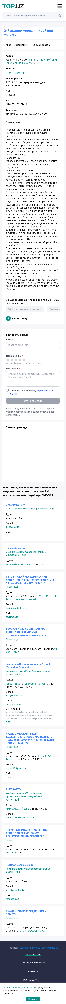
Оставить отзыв (33, 400)
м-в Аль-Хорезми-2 (25, 599)
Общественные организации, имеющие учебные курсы (24, 796)
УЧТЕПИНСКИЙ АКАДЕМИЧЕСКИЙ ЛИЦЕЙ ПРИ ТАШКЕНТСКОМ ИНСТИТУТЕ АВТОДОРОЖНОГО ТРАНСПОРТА (30, 579)
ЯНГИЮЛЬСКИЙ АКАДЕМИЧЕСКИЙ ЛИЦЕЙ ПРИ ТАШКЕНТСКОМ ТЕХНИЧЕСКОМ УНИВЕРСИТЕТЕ (27, 833)
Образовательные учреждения (25, 309)
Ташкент (32, 59)
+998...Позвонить (15, 72)
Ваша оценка (14, 355)
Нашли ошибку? (20, 318)
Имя (9, 339)
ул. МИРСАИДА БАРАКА (32, 930)
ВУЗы (9, 508)
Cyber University (15, 504)
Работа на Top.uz (33, 980)
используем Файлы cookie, (21, 987)
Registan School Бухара (19, 865)
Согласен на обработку (31, 392)
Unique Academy (15, 548)
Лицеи (9, 586)
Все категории (33, 954)
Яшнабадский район (34, 683)
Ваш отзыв (13, 368)
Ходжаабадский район (18, 564)
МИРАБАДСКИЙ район (18, 808)
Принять (33, 999)
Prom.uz (36, 947)
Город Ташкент (14, 683)
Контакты (33, 971)
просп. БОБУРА (23, 62)
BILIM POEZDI (13, 789)
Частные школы (15, 671)
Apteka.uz (25, 947)
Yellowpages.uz (50, 947)
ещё (52, 508)
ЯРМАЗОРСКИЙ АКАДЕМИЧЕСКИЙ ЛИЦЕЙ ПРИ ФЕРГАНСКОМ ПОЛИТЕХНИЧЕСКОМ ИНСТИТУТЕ (26, 632)
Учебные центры (15, 551)
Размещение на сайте (33, 962)
